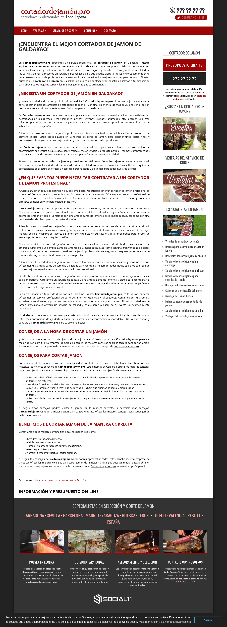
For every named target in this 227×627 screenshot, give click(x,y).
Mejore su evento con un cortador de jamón (183, 303)
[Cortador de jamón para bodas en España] (90, 553)
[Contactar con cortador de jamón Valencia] (185, 553)
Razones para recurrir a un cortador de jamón (184, 248)
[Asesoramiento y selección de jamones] (137, 553)
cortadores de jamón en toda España (62, 480)
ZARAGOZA (110, 515)
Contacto (110, 30)
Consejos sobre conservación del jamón (185, 285)
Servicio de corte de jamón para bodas (184, 270)
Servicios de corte (64, 30)
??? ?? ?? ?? (191, 10)
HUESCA (128, 515)
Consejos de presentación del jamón (183, 290)
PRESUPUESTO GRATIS (184, 65)
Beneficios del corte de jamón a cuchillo (185, 256)
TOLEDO (159, 515)
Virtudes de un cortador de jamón (182, 241)
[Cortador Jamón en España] (184, 235)
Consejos (89, 30)
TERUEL (144, 515)
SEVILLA (53, 515)
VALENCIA (177, 515)
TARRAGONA (34, 515)
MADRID (92, 515)
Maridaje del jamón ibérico (179, 296)
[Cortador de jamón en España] (42, 553)
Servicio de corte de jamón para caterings (181, 263)
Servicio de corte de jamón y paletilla (184, 310)
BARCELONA (73, 515)
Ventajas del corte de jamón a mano (183, 316)
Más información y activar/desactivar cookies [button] (165, 621)
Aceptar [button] (208, 620)
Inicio (23, 30)
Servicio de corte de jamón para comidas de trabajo (181, 278)
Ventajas (38, 30)
